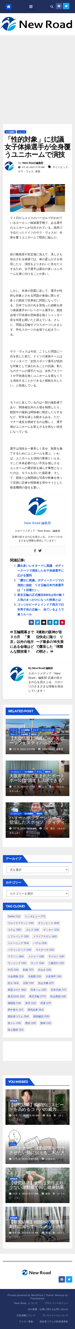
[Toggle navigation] (31, 6)
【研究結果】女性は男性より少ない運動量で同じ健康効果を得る (36, 1187)
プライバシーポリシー (56, 1303)
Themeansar (37, 1298)
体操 (37, 171)
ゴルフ (32, 929)
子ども (39, 772)
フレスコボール (48, 730)
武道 (45, 1002)
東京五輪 (37, 996)
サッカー (51, 929)
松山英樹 (58, 996)
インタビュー (15, 772)
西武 (30, 1022)
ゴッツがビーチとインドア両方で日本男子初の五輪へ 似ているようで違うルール (40, 609)
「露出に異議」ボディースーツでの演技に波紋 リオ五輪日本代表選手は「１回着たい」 (40, 585)
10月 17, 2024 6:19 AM (26, 1115)
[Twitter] (40, 550)
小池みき (50, 1158)
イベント (14, 730)
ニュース (21, 132)
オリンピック (60, 166)
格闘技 (14, 1002)
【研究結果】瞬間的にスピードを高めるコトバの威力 (36, 1107)
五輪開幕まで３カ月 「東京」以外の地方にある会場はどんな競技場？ (22, 642)
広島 (28, 982)
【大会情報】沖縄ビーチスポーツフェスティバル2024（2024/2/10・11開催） (36, 743)
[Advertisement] (37, 74)
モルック (14, 734)
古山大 (44, 969)
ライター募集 (26, 1321)
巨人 (13, 982)
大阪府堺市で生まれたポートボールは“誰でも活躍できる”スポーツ (36, 780)
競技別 (34, 734)
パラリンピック (19, 949)
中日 (13, 969)
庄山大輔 (46, 982)
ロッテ (37, 962)
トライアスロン (45, 936)
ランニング (17, 962)
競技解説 (41, 1016)
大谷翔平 (53, 976)
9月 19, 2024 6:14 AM (25, 1232)
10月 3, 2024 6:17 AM (25, 1193)
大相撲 (34, 976)
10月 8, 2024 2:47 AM (25, 1158)
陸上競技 (15, 1029)
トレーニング (18, 942)
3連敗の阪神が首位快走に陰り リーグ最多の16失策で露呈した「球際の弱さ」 (50, 642)
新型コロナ (17, 989)
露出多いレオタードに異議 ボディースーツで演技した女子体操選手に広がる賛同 (40, 570)
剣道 (28, 969)
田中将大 (15, 1009)
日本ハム (38, 989)
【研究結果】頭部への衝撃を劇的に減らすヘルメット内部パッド (36, 1226)
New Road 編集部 (32, 163)
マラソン (16, 956)
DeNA (14, 916)
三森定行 (56, 962)
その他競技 (10, 132)
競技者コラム (18, 1016)
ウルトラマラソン (21, 922)
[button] (51, 6)
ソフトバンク (18, 936)
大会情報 (24, 734)
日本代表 (58, 989)
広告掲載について (26, 1315)
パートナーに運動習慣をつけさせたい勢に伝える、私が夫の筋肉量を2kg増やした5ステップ (37, 1154)
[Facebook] (35, 550)
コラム (14, 929)
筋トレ (14, 1022)
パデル (40, 942)
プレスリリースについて (55, 1315)
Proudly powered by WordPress (25, 1295)
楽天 (30, 1002)
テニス (35, 730)
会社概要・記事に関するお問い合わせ (48, 1309)
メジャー (36, 956)
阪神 (45, 1022)
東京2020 (16, 996)
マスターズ (45, 949)
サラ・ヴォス (25, 171)
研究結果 (36, 1009)
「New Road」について (25, 1303)
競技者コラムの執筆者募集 (54, 1321)
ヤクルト (56, 956)
